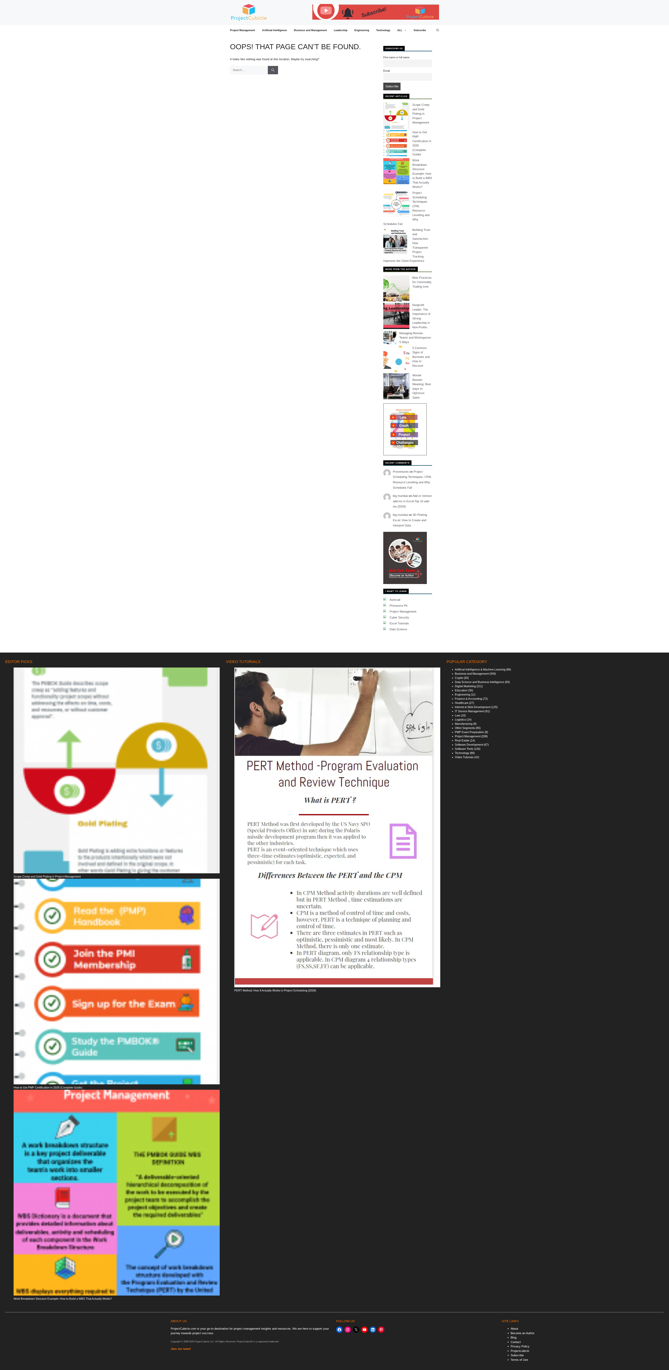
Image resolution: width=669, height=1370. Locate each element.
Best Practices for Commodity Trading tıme (422, 282)
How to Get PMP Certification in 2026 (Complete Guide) (48, 1087)
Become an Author (523, 1333)
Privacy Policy (520, 1346)
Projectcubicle (520, 1351)
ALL (399, 30)
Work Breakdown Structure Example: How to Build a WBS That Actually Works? (422, 174)
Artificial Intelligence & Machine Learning (480, 669)
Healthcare (461, 702)
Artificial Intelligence (274, 30)
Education (461, 690)
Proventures (401, 471)
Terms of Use (519, 1359)
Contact (516, 1342)
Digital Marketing (465, 686)
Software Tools (464, 748)
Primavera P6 (398, 605)
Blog (513, 1337)
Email (386, 70)
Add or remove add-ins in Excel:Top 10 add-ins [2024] (412, 501)
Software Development (469, 744)
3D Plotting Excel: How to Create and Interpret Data (410, 520)
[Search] (273, 70)
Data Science (398, 629)
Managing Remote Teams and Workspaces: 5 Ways (415, 338)
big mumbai (400, 496)
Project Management (242, 30)
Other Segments (465, 727)
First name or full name (396, 57)
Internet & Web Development (472, 707)
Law (457, 715)
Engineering (361, 30)
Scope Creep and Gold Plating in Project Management (420, 113)
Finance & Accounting (468, 698)
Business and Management (310, 30)
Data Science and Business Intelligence (479, 682)
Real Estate (462, 740)
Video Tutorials (464, 757)
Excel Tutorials (399, 623)
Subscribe (420, 30)
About (514, 1328)
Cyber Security (399, 617)
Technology (383, 30)
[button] (438, 30)
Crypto (459, 677)
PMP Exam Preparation (469, 732)
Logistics (460, 719)
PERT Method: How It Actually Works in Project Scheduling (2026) (275, 990)
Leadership (340, 30)
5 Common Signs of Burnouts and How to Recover (421, 356)
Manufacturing (463, 723)
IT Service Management (469, 711)
